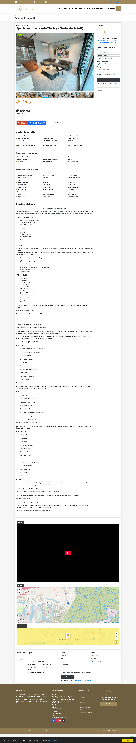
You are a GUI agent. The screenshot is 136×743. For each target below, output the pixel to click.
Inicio (59, 8)
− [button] (19, 592)
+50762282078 (40, 2)
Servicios (82, 8)
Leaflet (105, 622)
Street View (24, 101)
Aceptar (127, 740)
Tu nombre (100, 50)
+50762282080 (51, 2)
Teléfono (94, 658)
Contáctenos (110, 8)
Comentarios (64, 664)
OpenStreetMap (115, 622)
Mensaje (99, 67)
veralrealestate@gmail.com (109, 42)
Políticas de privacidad (86, 712)
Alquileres (73, 8)
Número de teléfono (103, 61)
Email (62, 658)
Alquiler (82, 700)
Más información (54, 740)
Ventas (65, 8)
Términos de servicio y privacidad (83, 680)
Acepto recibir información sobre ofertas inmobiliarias (77, 672)
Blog (88, 8)
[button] (92, 35)
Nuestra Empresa (98, 8)
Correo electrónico (102, 55)
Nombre (63, 652)
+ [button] (19, 589)
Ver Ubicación (63, 639)
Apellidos (94, 652)
